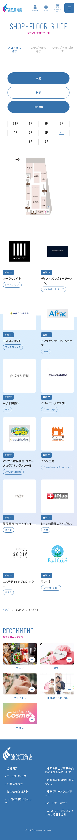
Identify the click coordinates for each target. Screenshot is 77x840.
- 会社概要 (11, 768)
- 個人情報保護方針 (17, 791)
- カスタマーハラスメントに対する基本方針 (59, 812)
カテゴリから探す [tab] (38, 49)
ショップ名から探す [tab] (62, 49)
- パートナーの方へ (56, 803)
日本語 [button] (46, 10)
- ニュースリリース (15, 776)
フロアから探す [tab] (14, 49)
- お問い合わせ (14, 784)
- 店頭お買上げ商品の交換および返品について (59, 770)
